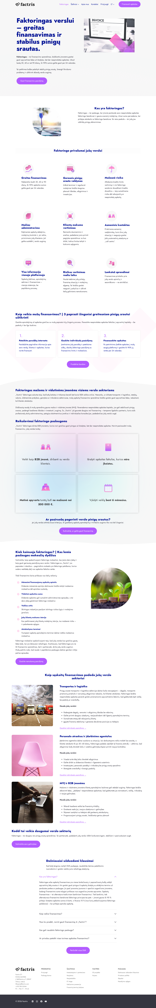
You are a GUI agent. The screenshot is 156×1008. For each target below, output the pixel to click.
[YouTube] (46, 1001)
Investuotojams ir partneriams (76, 972)
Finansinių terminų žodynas (75, 987)
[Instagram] (37, 1001)
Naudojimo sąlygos (124, 981)
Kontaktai (94, 4)
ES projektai (96, 972)
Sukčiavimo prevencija (74, 984)
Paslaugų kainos (46, 975)
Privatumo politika (123, 975)
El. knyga (69, 981)
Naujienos (70, 975)
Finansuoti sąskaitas (129, 4)
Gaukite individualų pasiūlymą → (73, 728)
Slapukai (120, 978)
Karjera (94, 975)
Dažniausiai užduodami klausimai (128, 972)
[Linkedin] (32, 1001)
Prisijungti (105, 4)
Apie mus (85, 4)
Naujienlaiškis (71, 978)
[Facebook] (41, 1001)
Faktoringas (63, 4)
